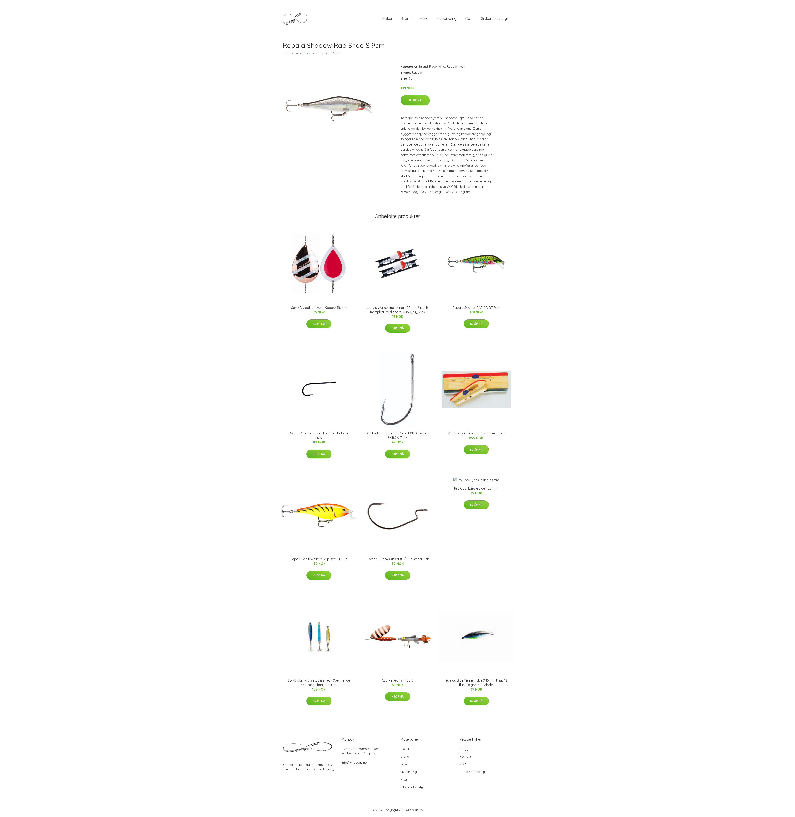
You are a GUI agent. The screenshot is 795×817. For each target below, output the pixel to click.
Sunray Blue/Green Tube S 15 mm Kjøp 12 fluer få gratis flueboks (476, 682)
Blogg (464, 749)
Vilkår (464, 764)
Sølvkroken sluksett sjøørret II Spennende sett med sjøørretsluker (319, 682)
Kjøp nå (415, 100)
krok (461, 67)
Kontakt (465, 756)
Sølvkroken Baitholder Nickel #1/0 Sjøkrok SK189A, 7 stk (397, 435)
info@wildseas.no (354, 762)
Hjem (286, 53)
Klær (469, 18)
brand (406, 18)
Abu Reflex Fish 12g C (398, 680)
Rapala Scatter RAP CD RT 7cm (476, 308)
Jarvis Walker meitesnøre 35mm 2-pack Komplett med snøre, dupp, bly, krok (397, 310)
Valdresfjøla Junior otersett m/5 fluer (476, 433)
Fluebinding (447, 18)
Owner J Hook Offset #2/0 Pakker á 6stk (397, 559)
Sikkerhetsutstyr (494, 18)
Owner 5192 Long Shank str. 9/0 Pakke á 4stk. (318, 435)
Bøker (387, 18)
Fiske (424, 18)
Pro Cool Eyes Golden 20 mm (476, 488)
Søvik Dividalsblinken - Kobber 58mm (319, 308)
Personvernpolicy (472, 772)
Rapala (452, 67)
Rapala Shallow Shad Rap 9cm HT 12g (319, 559)
